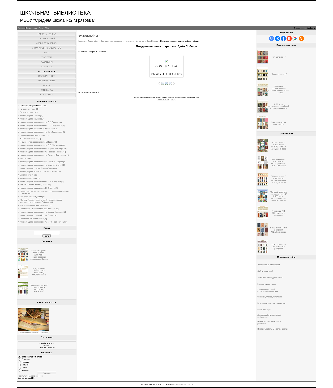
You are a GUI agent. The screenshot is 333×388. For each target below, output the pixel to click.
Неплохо (25, 365)
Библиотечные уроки (266, 284)
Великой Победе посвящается (33, 185)
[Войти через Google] (295, 38)
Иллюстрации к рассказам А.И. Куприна (37, 188)
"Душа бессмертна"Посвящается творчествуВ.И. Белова (39, 288)
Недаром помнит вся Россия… (33, 135)
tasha (179, 74)
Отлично (25, 359)
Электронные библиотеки (268, 265)
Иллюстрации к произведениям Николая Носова (41, 152)
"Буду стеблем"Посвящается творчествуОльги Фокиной (39, 271)
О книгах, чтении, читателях (269, 297)
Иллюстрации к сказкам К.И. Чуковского (37, 129)
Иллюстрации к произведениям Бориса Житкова (41, 212)
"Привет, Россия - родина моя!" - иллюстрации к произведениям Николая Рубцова (41, 201)
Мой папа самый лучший (31, 197)
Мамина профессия (28, 178)
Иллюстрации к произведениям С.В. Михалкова (41, 145)
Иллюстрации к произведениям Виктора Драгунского (43, 155)
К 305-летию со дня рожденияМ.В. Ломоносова (278, 230)
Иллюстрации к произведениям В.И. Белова (39, 122)
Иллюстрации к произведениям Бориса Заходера (41, 148)
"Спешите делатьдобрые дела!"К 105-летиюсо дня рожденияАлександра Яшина (39, 255)
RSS (47, 28)
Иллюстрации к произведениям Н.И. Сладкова (40, 181)
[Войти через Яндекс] (289, 38)
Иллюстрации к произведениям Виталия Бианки (41, 165)
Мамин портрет (26, 175)
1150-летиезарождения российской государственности (278, 106)
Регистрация (31, 28)
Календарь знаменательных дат (271, 303)
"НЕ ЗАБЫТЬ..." (279, 57)
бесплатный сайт (178, 384)
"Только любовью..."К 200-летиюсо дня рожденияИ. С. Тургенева (278, 162)
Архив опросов (36, 376)
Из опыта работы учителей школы (272, 329)
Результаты (23, 376)
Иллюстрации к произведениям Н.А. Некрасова (41, 125)
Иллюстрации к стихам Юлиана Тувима (37, 168)
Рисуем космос (26, 112)
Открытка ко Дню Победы (31, 106)
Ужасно (25, 370)
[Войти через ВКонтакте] (277, 38)
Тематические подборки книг (270, 277)
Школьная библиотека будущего (34, 205)
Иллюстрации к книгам (30, 115)
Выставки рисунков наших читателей (117, 41)
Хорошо (25, 362)
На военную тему (27, 109)
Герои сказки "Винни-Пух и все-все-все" (37, 209)
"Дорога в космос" (279, 74)
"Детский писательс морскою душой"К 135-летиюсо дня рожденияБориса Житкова (278, 196)
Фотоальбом (93, 41)
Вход (41, 28)
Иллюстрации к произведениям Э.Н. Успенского (41, 132)
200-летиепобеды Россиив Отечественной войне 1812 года (278, 89)
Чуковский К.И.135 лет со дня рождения (278, 213)
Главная (21, 28)
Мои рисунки (25, 158)
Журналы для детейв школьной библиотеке (267, 290)
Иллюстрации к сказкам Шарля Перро (36, 215)
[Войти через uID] (271, 38)
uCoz (191, 384)
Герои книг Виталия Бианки (32, 219)
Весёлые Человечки (28, 139)
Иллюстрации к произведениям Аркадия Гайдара (41, 162)
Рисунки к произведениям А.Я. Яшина (36, 142)
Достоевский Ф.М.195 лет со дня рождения (279, 247)
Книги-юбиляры (264, 310)
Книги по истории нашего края (278, 123)
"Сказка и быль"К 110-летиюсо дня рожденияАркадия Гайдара (278, 146)
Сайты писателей (265, 271)
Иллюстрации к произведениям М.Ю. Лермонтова (42, 222)
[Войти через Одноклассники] (301, 38)
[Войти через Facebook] (283, 38)
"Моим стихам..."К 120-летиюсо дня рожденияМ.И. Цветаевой (278, 179)
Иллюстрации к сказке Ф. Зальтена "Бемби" (39, 171)
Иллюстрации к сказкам (30, 119)
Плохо (24, 367)
